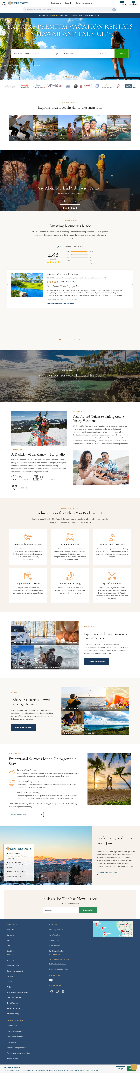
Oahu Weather (54, 946)
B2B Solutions (12, 1026)
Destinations (56, 3)
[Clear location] (57, 53)
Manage (120, 1069)
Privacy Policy (89, 1070)
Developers (11, 1042)
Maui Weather (54, 940)
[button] (133, 3)
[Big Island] (108, 933)
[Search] (114, 9)
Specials (68, 3)
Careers (10, 976)
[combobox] (35, 53)
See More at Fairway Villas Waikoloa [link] (60, 303)
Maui (8, 940)
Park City (10, 930)
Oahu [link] (29, 65)
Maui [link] (23, 65)
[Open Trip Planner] (134, 1067)
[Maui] (104, 928)
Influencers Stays (13, 1008)
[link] (70, 15)
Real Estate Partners (15, 1037)
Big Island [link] (16, 65)
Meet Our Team (13, 966)
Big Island (10, 935)
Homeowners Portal (14, 998)
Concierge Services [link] (96, 661)
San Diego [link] (36, 65)
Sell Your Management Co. (17, 1048)
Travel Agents (12, 1003)
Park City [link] (7, 65)
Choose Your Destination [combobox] (19, 814)
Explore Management (84, 3)
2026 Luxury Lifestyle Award (17, 992)
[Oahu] (97, 924)
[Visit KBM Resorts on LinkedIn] (63, 991)
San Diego (11, 951)
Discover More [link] (70, 201)
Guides (9, 982)
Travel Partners (12, 1059)
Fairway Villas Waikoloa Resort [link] (63, 274)
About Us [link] (74, 381)
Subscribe (88, 910)
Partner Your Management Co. (18, 1053)
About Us (10, 960)
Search (121, 53)
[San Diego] (125, 931)
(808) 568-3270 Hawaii (57, 964)
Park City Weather (56, 930)
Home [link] (64, 381)
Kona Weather (54, 935)
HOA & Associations (14, 1031)
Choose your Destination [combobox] (107, 872)
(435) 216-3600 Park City (58, 969)
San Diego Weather (56, 951)
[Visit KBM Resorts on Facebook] (51, 991)
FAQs (9, 987)
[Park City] (124, 924)
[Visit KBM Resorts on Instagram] (57, 991)
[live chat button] (50, 980)
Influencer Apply (13, 1014)
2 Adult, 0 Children (99, 53)
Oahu (9, 946)
